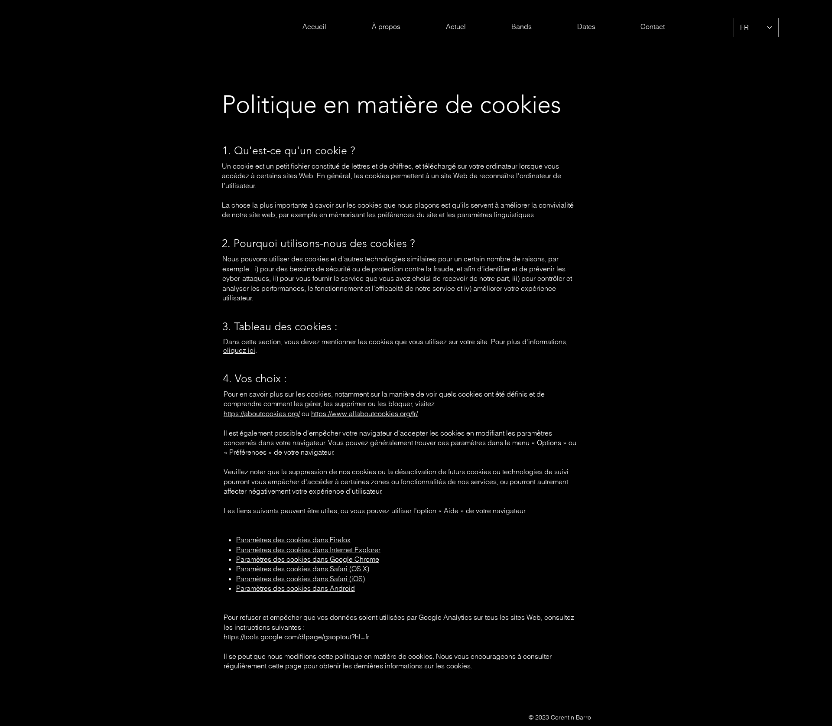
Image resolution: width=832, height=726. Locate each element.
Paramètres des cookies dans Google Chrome (307, 559)
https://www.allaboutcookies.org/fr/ (364, 413)
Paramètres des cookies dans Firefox (293, 539)
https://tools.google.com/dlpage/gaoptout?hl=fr (296, 636)
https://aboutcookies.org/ (262, 413)
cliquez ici (239, 350)
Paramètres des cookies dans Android (295, 588)
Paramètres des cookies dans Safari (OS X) (302, 568)
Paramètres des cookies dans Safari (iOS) (300, 578)
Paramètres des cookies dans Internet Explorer (308, 549)
